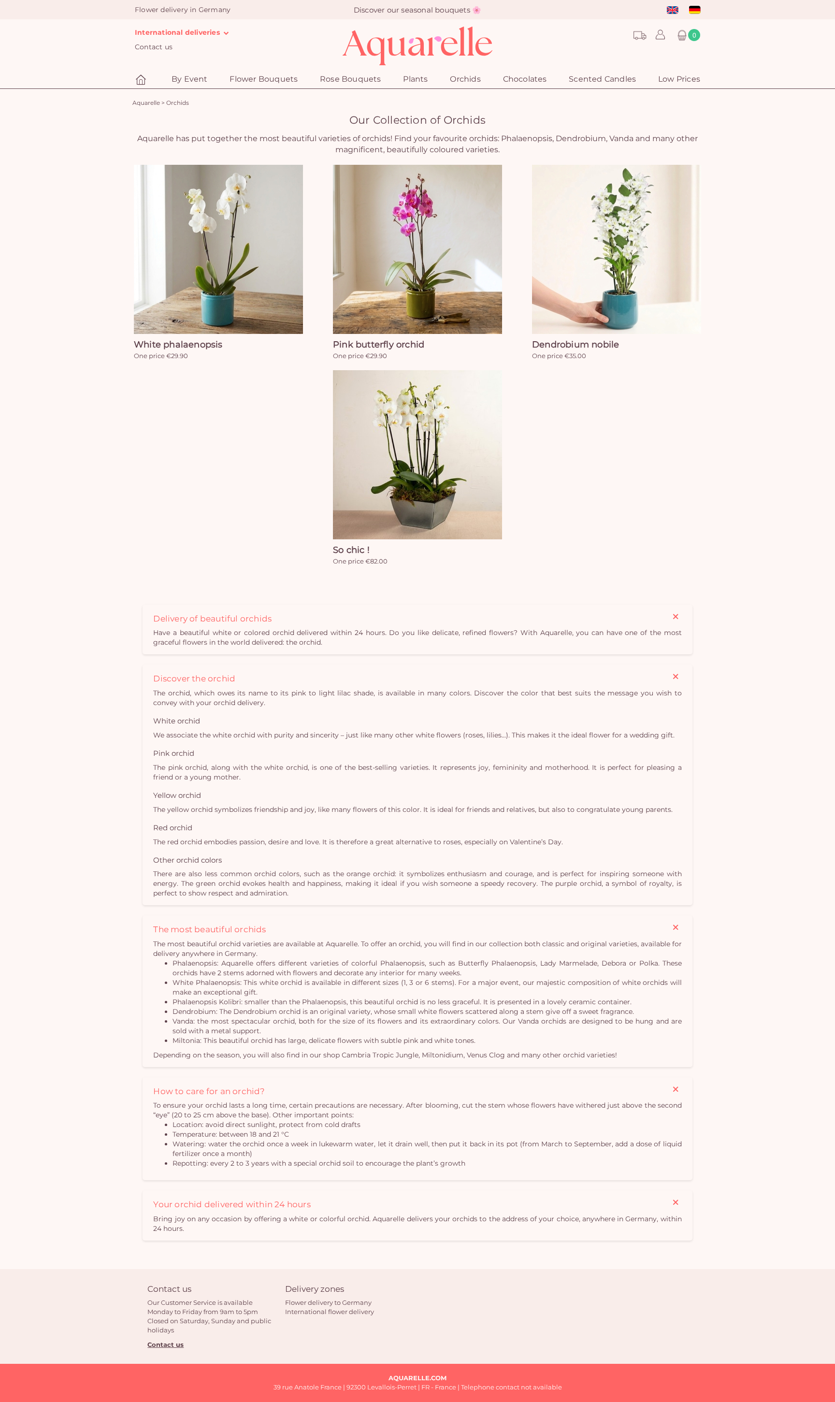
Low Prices (679, 79)
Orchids (465, 79)
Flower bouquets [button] (264, 79)
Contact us (154, 47)
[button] (658, 35)
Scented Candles (602, 79)
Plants (415, 79)
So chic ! (351, 550)
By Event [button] (190, 79)
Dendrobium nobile (575, 344)
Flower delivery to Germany (328, 1302)
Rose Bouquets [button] (350, 79)
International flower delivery (329, 1311)
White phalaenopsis (178, 344)
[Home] (142, 80)
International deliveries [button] (178, 32)
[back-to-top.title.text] (823, 1308)
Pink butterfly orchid (378, 344)
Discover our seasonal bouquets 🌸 (417, 9)
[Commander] (218, 249)
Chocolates (525, 79)
